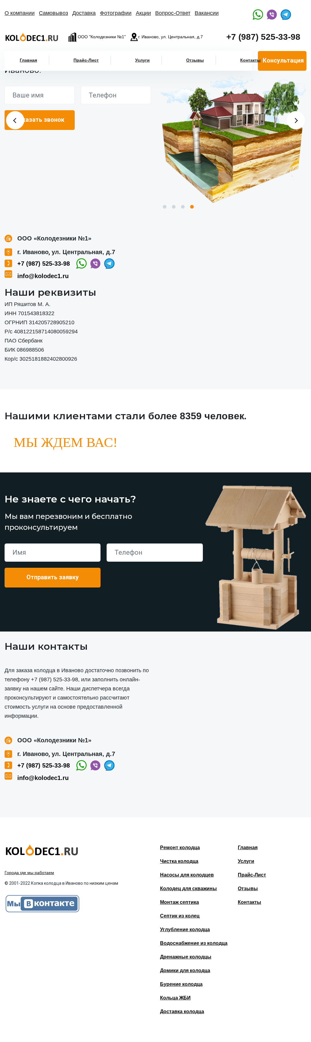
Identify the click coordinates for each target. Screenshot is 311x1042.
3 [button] (183, 207)
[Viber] (271, 14)
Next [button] (296, 120)
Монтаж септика (179, 902)
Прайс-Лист (86, 60)
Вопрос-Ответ (172, 13)
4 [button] (192, 207)
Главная (28, 60)
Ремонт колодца (180, 847)
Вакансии (207, 13)
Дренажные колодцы (185, 956)
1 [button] (164, 207)
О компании (20, 13)
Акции (143, 13)
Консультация (283, 60)
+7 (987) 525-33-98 (263, 37)
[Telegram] (285, 14)
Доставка (84, 13)
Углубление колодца (185, 929)
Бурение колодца (181, 984)
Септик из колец (180, 915)
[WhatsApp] (257, 14)
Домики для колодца (185, 970)
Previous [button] (15, 120)
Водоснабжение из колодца (193, 943)
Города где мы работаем (29, 872)
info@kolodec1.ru (43, 276)
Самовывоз (53, 13)
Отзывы (195, 60)
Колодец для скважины (188, 888)
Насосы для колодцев (187, 874)
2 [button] (174, 207)
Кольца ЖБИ (175, 997)
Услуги (142, 60)
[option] (233, 139)
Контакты (250, 60)
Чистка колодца (179, 861)
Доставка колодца (182, 1011)
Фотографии (116, 13)
